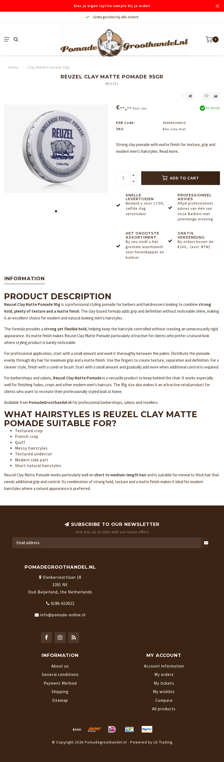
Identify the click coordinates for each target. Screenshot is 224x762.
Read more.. (169, 151)
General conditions (60, 674)
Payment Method (60, 683)
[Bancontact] (129, 729)
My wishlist (164, 691)
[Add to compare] (216, 96)
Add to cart (184, 178)
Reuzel (112, 83)
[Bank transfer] (77, 729)
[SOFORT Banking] (94, 729)
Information (24, 279)
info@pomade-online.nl (63, 614)
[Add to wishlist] (206, 96)
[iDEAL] (112, 729)
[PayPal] (147, 729)
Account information (164, 666)
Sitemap (60, 700)
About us (60, 666)
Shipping (60, 691)
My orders (164, 674)
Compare (164, 700)
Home (13, 67)
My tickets (164, 683)
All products (164, 708)
